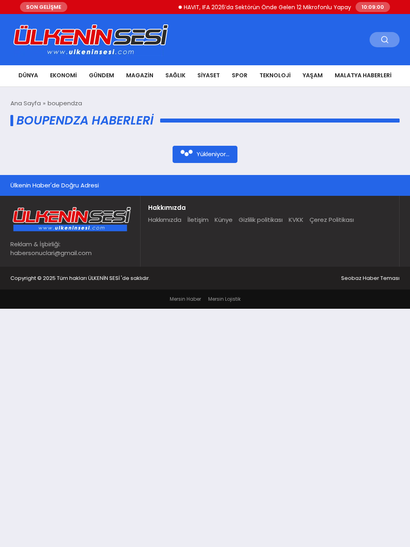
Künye (224, 219)
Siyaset (208, 75)
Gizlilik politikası (261, 219)
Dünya (28, 75)
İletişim (198, 219)
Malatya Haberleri (363, 75)
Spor (239, 75)
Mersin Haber (185, 299)
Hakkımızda (164, 219)
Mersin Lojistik (224, 299)
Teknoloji (275, 75)
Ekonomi (63, 75)
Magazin (139, 75)
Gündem (101, 75)
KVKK (296, 219)
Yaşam (313, 75)
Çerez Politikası (332, 219)
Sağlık (175, 75)
